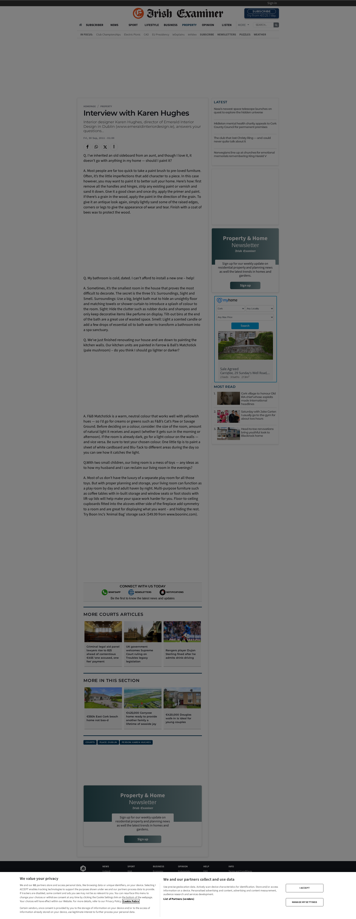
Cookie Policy (131, 901)
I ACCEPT (305, 888)
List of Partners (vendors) (178, 899)
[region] (178, 895)
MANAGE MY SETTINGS (304, 902)
